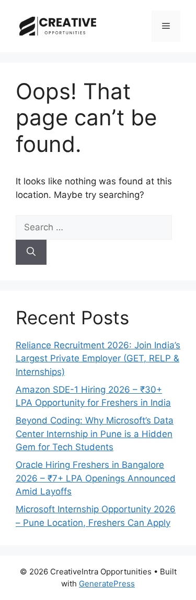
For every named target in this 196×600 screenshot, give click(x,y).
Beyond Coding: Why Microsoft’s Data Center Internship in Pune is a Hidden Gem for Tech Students (95, 433)
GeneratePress (107, 584)
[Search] (31, 252)
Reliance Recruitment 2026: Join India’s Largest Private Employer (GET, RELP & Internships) (98, 358)
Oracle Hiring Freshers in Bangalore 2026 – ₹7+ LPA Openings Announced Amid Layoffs (96, 478)
